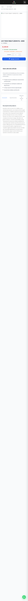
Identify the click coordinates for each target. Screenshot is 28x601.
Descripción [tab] (4, 97)
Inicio (2, 7)
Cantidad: (9, 54)
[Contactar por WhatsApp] (24, 597)
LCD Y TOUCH (9, 7)
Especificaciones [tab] (13, 97)
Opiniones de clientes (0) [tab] (21, 97)
